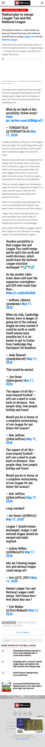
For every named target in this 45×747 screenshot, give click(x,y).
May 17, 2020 (15, 519)
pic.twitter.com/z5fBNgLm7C (25, 121)
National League (9, 39)
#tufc (9, 117)
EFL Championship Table (16, 728)
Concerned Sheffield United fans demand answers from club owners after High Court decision (27, 686)
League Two (29, 36)
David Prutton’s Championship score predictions (25, 673)
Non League (17, 625)
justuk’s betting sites (22, 739)
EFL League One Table (14, 725)
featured (6, 625)
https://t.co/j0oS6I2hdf (20, 293)
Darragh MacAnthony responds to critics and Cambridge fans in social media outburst (27, 653)
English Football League (27, 622)
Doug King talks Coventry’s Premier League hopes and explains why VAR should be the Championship (27, 663)
